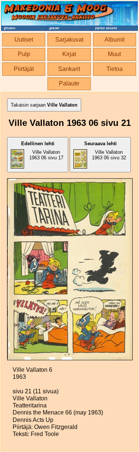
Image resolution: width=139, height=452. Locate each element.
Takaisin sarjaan (44, 105)
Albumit (115, 39)
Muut (114, 54)
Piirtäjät (24, 69)
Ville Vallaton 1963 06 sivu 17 (42, 150)
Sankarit (69, 69)
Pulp (24, 54)
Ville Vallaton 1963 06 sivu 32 (105, 150)
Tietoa (114, 69)
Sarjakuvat (69, 39)
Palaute (69, 83)
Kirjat (69, 54)
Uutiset (23, 39)
